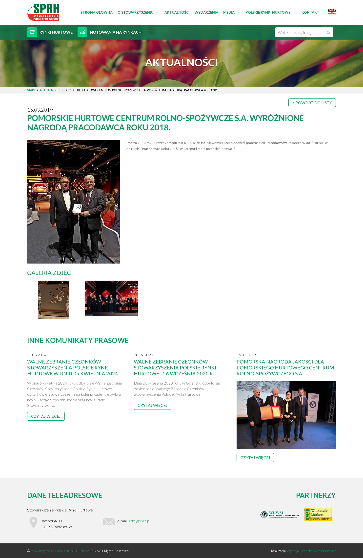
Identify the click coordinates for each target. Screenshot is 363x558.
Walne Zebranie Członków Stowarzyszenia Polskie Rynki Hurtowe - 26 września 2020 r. (175, 367)
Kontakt (310, 12)
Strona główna (97, 12)
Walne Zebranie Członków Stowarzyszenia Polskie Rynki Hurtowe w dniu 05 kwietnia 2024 (72, 367)
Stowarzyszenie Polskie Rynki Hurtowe (60, 551)
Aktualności (177, 12)
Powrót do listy (314, 102)
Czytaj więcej (46, 416)
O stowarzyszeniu (135, 12)
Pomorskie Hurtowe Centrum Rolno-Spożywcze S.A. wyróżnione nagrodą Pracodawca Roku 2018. (165, 122)
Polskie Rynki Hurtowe (268, 12)
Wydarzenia (206, 12)
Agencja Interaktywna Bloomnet (311, 551)
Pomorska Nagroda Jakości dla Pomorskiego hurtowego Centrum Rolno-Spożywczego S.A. (285, 367)
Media (229, 12)
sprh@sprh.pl (139, 520)
